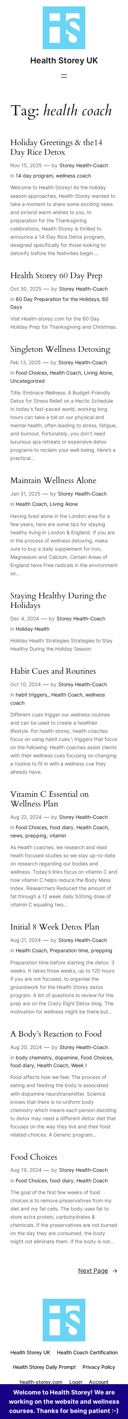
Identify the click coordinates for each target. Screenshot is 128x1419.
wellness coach (73, 176)
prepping (36, 835)
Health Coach (65, 373)
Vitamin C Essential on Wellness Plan (49, 799)
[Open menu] (64, 76)
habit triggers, (32, 695)
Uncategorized (27, 381)
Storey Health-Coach (83, 165)
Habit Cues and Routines (53, 671)
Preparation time (69, 950)
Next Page (98, 1270)
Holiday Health (32, 629)
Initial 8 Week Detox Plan (55, 927)
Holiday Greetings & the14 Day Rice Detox (56, 147)
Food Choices (31, 373)
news (16, 835)
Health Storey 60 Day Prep (56, 276)
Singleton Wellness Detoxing (60, 349)
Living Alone (98, 373)
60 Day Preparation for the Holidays (57, 299)
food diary (62, 827)
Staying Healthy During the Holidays (58, 600)
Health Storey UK (64, 60)
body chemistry (34, 1057)
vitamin (57, 835)
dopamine (66, 1057)
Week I (79, 1065)
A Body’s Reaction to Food (56, 1034)
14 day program (34, 176)
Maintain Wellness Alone (53, 481)
